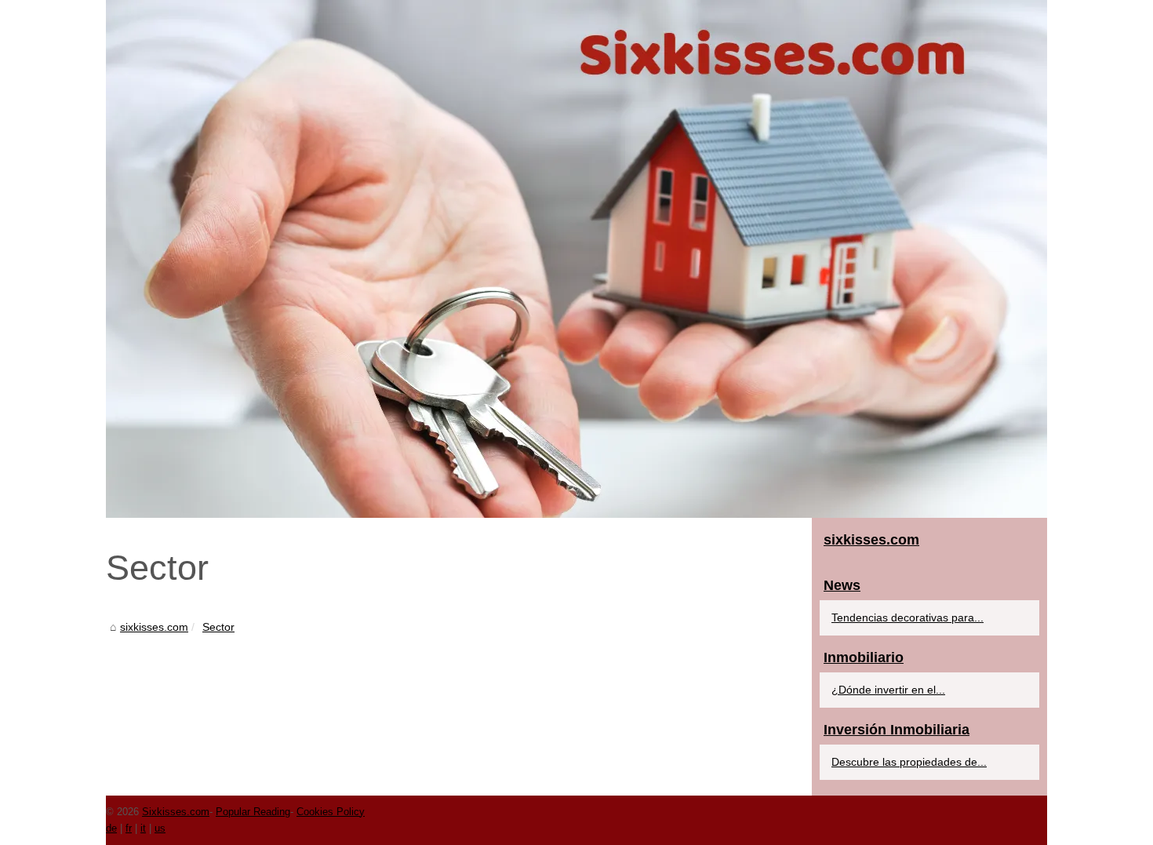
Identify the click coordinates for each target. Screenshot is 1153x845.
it (143, 828)
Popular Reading (253, 812)
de (111, 828)
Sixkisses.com (175, 812)
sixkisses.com (154, 627)
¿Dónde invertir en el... (888, 689)
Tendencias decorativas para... (907, 617)
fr (128, 828)
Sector (218, 627)
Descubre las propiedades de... (909, 762)
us (160, 828)
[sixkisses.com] (576, 259)
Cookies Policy (330, 812)
